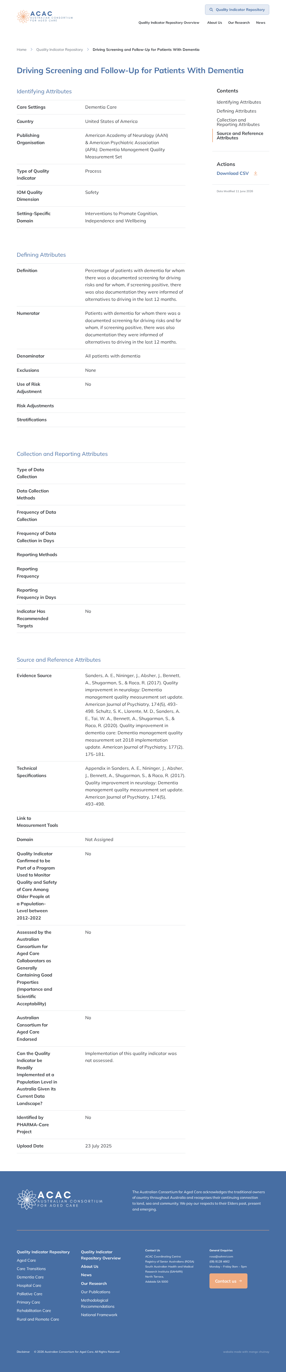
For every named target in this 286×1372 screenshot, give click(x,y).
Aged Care (26, 1260)
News (260, 22)
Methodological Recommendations (98, 1303)
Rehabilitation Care (34, 1310)
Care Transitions (31, 1268)
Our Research (94, 1283)
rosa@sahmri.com (221, 1256)
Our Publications (95, 1291)
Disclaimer (23, 1352)
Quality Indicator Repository (59, 49)
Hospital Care (29, 1285)
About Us (214, 22)
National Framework (99, 1314)
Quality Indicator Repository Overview (169, 22)
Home (22, 49)
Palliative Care (29, 1293)
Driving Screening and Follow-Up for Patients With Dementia (146, 49)
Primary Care (28, 1302)
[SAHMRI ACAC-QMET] (45, 16)
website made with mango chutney (246, 1352)
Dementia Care (30, 1277)
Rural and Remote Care (38, 1319)
